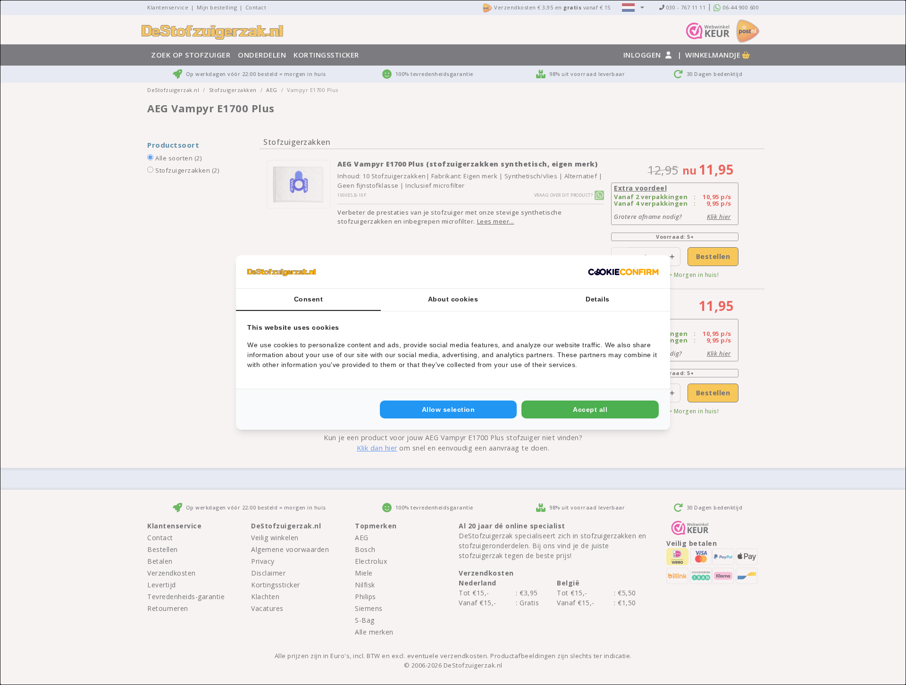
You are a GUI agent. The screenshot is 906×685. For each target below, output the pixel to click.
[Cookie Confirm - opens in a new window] (623, 272)
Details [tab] (598, 299)
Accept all (590, 409)
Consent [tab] (308, 299)
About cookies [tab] (453, 299)
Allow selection (448, 409)
